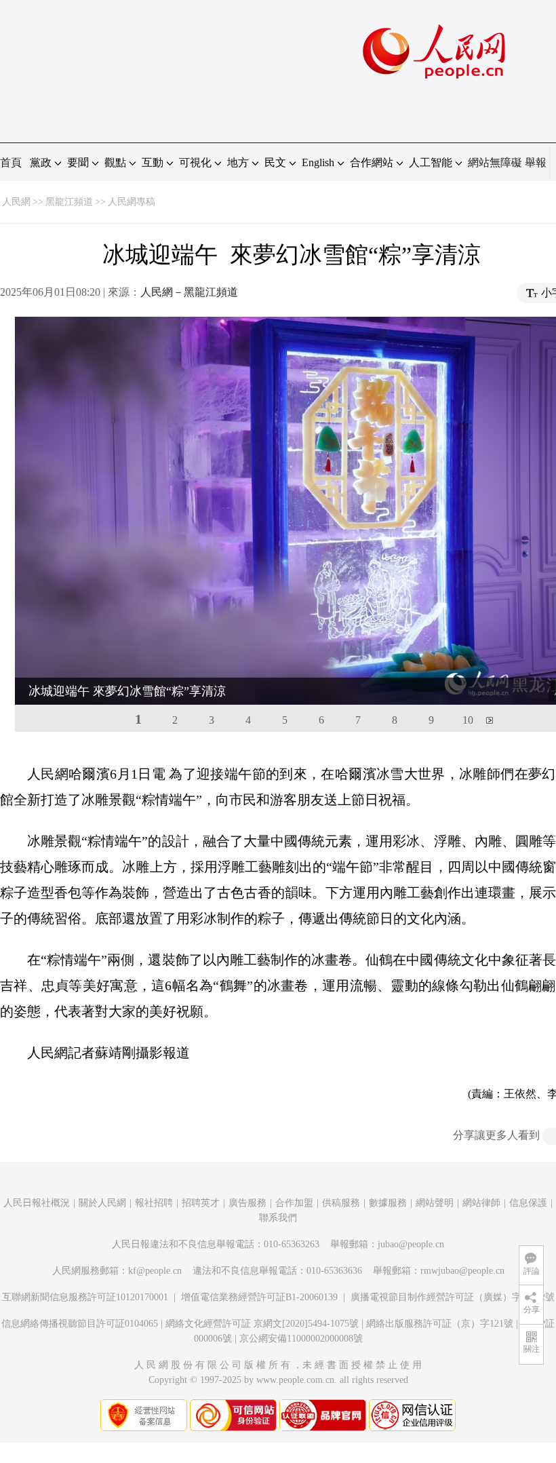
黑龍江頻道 (69, 202)
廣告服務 (247, 1203)
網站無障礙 (495, 162)
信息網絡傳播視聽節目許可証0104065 (79, 1324)
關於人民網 (102, 1203)
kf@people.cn (155, 1271)
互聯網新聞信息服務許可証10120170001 (85, 1297)
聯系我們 (278, 1218)
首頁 (11, 162)
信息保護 (528, 1203)
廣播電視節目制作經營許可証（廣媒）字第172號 (453, 1297)
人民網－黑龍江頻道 (189, 292)
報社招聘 (154, 1203)
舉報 (536, 162)
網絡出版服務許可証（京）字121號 (439, 1324)
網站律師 (481, 1203)
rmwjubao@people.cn (462, 1271)
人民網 (16, 202)
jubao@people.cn (411, 1244)
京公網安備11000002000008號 (301, 1338)
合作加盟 (294, 1203)
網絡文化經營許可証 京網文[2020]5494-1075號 (262, 1324)
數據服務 (388, 1203)
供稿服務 (341, 1203)
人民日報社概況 (36, 1203)
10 (467, 720)
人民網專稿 (131, 202)
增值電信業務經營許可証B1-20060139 (259, 1297)
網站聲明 (435, 1203)
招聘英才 (201, 1203)
